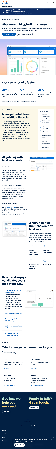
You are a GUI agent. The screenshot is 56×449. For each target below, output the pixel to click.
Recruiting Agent (10, 207)
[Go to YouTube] (34, 425)
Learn (3, 437)
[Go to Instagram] (31, 425)
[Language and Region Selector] (47, 2)
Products (4, 430)
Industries (4, 434)
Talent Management (7, 6)
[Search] (50, 2)
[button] (12, 291)
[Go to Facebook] (28, 425)
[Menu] (53, 2)
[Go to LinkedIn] (24, 425)
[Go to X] (21, 425)
